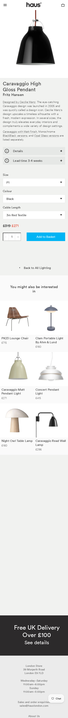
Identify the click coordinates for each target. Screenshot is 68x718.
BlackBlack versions (15, 135)
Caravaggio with (13, 131)
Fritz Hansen (13, 94)
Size (5, 175)
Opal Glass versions (46, 135)
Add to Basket (45, 237)
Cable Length (11, 207)
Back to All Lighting (37, 268)
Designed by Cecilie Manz (19, 102)
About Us (34, 716)
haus (27, 9)
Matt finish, (31, 131)
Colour (7, 191)
